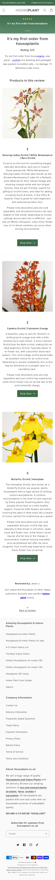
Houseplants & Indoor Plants (20, 634)
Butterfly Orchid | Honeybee (27, 479)
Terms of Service (14, 751)
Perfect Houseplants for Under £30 (24, 667)
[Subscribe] (46, 833)
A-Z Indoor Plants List (17, 647)
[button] (3, 10)
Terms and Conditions (17, 758)
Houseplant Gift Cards (17, 673)
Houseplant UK (29, 862)
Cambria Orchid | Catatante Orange (27, 328)
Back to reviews (27, 610)
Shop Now (26, 242)
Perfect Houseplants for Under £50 (24, 660)
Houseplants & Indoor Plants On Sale (25, 640)
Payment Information (16, 732)
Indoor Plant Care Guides (19, 680)
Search (9, 687)
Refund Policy (13, 745)
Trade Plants (12, 725)
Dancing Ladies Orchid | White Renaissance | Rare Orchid (27, 156)
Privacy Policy (13, 738)
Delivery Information (16, 712)
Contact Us (11, 705)
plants (41, 56)
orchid (16, 60)
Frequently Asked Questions (20, 718)
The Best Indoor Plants (17, 654)
